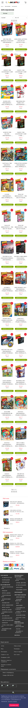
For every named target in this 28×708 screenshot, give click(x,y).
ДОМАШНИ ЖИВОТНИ (18, 600)
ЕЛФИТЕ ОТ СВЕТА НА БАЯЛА (20, 612)
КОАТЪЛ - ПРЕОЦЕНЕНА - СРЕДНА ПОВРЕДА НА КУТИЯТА (20, 413)
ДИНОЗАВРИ (19, 605)
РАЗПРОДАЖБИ (6, 579)
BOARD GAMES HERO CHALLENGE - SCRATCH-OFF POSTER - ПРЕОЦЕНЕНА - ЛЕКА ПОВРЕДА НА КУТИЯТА (20, 258)
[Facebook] (2, 678)
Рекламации (17, 648)
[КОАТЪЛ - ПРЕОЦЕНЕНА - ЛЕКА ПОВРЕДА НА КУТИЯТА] (7, 433)
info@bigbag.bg (10, 672)
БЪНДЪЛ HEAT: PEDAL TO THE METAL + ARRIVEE (16, 535)
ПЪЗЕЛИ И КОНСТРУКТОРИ (19, 622)
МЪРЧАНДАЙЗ (18, 592)
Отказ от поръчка (18, 651)
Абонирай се (7, 528)
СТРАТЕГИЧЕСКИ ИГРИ (6, 596)
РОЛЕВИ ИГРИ (5, 602)
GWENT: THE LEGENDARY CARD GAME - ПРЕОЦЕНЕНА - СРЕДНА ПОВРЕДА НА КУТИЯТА (20, 72)
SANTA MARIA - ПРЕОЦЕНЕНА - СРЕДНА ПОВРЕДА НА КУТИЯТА (7, 382)
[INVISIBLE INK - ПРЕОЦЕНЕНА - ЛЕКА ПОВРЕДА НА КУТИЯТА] (20, 371)
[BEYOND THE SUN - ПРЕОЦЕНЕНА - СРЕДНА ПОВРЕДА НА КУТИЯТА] (7, 340)
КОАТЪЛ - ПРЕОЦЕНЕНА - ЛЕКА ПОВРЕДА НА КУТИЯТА (7, 444)
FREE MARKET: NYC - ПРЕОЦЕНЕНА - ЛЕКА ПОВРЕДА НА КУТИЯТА (21, 289)
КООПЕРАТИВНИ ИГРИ (5, 600)
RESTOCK (17, 635)
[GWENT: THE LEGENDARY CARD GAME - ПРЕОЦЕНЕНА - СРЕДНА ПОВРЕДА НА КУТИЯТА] (20, 61)
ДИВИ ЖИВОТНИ (20, 597)
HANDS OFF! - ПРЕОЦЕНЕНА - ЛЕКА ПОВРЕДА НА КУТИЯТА (7, 103)
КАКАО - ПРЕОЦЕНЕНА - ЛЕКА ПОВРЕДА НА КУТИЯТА (7, 475)
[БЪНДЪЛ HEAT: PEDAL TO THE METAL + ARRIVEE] (6, 537)
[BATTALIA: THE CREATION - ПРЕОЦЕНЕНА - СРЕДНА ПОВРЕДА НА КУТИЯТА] (7, 154)
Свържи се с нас (5, 654)
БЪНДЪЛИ (4, 590)
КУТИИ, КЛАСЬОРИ (21, 585)
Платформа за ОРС (5, 657)
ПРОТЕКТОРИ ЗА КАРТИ (20, 580)
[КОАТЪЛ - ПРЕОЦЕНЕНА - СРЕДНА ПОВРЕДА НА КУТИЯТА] (20, 402)
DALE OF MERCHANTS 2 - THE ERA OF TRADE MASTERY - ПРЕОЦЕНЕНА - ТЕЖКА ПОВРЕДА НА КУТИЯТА (7, 227)
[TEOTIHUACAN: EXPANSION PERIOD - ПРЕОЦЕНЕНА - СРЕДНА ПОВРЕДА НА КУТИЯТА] (7, 247)
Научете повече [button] (12, 701)
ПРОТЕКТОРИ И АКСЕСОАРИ (19, 576)
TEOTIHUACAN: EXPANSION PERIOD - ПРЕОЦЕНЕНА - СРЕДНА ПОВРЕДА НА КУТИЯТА (7, 258)
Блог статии (17, 654)
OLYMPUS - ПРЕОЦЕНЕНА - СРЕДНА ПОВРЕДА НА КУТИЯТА (7, 289)
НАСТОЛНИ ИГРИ (5, 584)
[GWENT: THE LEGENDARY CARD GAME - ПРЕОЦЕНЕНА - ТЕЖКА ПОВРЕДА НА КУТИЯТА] (7, 61)
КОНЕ (17, 603)
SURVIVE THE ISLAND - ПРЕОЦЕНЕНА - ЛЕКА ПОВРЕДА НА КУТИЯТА (7, 134)
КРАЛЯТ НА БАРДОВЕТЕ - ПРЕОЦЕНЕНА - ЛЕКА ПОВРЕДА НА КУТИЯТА (21, 475)
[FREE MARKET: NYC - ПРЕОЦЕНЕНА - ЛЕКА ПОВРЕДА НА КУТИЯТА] (20, 278)
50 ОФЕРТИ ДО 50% (7, 577)
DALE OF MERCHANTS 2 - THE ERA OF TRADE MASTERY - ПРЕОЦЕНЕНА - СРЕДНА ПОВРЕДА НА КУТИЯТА (21, 227)
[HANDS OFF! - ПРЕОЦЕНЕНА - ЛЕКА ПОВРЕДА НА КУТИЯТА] (7, 92)
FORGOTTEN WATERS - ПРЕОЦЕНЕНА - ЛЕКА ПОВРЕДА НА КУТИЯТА (21, 165)
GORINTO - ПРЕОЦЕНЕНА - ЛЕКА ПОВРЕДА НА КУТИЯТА (21, 351)
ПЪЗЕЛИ (18, 628)
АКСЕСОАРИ (19, 587)
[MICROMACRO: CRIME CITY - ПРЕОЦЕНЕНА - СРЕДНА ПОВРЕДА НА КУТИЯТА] (20, 92)
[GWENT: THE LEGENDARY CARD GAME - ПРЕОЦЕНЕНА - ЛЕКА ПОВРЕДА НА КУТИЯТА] (20, 123)
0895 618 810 (10, 675)
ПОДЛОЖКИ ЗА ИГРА (21, 589)
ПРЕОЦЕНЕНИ (5, 582)
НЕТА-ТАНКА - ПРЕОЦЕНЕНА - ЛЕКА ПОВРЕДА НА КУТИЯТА (21, 444)
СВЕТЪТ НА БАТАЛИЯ (7, 620)
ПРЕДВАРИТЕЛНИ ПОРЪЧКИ (6, 629)
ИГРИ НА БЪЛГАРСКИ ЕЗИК (7, 587)
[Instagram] (9, 678)
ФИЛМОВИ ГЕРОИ (20, 615)
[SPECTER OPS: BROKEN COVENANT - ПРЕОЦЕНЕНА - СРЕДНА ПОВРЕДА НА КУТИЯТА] (7, 30)
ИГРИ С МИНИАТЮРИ (7, 605)
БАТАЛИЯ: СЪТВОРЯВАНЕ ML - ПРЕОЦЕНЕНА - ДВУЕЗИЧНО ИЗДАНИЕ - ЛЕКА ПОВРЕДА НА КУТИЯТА (7, 413)
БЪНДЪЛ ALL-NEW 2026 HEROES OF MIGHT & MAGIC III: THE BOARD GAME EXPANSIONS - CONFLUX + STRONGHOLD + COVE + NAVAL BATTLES (17, 544)
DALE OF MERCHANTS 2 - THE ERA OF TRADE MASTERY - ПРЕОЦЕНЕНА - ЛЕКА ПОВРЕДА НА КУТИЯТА (21, 196)
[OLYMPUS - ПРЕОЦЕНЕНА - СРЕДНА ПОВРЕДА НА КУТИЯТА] (7, 278)
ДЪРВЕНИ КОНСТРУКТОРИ (19, 626)
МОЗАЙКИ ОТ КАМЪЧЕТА (19, 632)
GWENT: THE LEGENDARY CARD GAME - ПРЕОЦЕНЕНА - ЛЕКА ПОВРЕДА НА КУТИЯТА (21, 134)
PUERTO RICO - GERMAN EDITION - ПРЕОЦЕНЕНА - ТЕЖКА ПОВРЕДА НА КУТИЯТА (7, 320)
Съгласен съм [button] (14, 705)
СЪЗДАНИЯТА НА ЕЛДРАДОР (20, 608)
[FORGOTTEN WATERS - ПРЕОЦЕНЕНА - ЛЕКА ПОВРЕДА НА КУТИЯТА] (20, 154)
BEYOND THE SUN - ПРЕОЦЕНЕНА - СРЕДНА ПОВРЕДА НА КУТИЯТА (7, 351)
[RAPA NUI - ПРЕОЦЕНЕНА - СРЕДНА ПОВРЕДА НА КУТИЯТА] (20, 309)
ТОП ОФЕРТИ (4, 575)
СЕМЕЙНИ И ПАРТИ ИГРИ (6, 613)
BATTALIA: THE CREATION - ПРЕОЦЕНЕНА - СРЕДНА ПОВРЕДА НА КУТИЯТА (7, 165)
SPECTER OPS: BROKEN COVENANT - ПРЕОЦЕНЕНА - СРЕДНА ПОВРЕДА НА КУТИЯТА (7, 41)
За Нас (2, 645)
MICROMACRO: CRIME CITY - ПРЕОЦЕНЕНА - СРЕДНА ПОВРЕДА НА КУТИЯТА (20, 103)
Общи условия (17, 645)
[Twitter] (6, 678)
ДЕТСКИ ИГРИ (5, 615)
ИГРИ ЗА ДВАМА (6, 593)
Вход (2, 648)
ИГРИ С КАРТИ (6, 607)
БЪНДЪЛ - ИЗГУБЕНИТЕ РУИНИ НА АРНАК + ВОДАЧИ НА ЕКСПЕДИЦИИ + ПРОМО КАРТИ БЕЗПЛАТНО (17, 552)
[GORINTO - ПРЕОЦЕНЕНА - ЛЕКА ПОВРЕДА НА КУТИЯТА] (20, 340)
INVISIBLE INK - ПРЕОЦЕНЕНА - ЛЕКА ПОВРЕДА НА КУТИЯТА (21, 382)
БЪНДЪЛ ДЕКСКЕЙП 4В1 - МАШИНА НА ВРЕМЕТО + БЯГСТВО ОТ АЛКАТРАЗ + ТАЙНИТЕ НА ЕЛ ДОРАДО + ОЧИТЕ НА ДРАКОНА (17, 519)
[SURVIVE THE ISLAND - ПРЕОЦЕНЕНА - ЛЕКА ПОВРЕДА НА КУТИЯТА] (7, 123)
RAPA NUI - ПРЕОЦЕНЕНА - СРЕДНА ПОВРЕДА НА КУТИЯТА (20, 320)
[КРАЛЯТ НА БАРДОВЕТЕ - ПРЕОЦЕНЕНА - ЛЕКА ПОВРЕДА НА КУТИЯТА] (20, 464)
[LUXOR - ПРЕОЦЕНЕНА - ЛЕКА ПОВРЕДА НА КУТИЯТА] (7, 185)
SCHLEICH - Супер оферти (20, 618)
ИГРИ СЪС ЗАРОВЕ (7, 609)
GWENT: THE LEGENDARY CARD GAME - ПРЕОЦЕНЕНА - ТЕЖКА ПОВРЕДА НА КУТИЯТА (7, 72)
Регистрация (4, 651)
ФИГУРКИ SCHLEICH (20, 594)
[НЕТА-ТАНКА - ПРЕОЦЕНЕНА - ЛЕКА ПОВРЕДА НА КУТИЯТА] (20, 433)
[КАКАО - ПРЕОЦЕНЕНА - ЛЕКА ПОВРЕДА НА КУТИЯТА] (7, 464)
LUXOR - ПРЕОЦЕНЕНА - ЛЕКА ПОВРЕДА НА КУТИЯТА (7, 196)
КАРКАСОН (5, 622)
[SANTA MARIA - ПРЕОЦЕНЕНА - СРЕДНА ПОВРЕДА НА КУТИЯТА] (7, 371)
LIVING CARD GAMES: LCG (7, 625)
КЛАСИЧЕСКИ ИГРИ (7, 618)
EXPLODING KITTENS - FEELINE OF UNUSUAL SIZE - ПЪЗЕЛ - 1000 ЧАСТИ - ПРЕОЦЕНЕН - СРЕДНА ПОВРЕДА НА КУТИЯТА (21, 41)
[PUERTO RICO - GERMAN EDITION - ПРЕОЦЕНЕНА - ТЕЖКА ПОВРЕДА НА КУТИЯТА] (7, 309)
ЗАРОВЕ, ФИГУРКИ (21, 582)
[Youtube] (12, 678)
